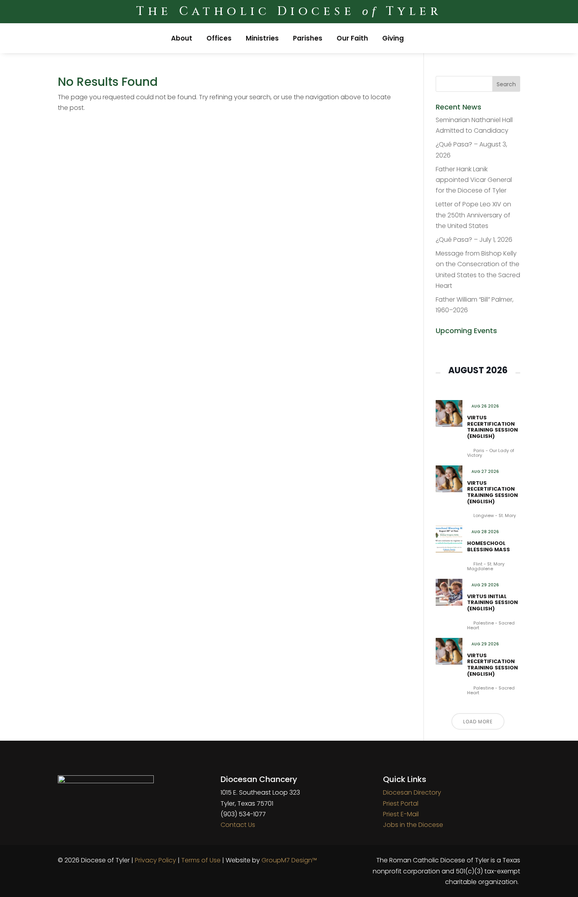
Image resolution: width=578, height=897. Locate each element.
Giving (393, 38)
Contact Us (238, 824)
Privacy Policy (155, 860)
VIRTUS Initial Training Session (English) (492, 602)
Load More (478, 721)
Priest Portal (400, 803)
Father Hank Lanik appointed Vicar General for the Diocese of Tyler (474, 180)
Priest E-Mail (401, 814)
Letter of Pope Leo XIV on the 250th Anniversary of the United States (473, 215)
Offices (219, 38)
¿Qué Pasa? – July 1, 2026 (474, 239)
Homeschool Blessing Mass (488, 546)
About (181, 38)
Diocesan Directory (412, 792)
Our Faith (352, 38)
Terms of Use (201, 860)
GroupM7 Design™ (289, 860)
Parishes (307, 38)
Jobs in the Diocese (413, 824)
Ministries (262, 38)
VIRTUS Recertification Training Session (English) (492, 427)
